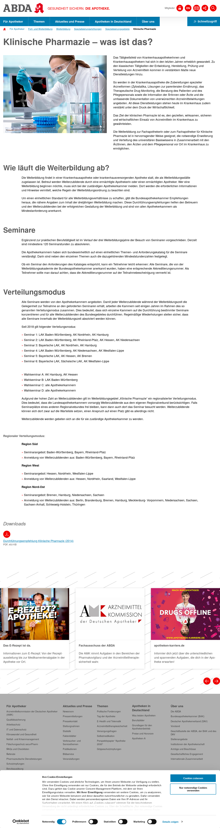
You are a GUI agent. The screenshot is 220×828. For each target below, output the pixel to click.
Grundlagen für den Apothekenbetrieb (142, 727)
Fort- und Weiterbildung (40, 28)
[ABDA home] (5, 28)
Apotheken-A (139, 738)
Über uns (148, 21)
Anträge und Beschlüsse (183, 749)
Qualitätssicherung (15, 719)
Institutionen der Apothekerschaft (188, 744)
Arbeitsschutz (13, 724)
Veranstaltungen (71, 758)
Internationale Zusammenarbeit (187, 758)
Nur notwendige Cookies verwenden (193, 789)
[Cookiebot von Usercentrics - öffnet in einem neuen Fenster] (21, 821)
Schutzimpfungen (15, 763)
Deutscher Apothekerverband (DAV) (189, 721)
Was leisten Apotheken (144, 715)
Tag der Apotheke (106, 716)
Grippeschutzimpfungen (109, 749)
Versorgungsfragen (107, 731)
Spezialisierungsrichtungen (88, 28)
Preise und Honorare (142, 733)
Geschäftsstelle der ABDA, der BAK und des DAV (193, 732)
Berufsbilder (138, 720)
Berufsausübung (14, 768)
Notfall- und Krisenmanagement (22, 739)
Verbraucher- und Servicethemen (72, 742)
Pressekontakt (70, 721)
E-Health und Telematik (109, 721)
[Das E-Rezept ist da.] (34, 628)
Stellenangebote (179, 739)
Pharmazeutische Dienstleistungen (24, 758)
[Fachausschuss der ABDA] (110, 628)
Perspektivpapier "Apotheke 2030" (111, 742)
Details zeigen (170, 821)
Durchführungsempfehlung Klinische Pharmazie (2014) (38, 541)
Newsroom (68, 711)
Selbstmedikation (106, 736)
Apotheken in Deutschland (113, 21)
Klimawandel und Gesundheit (21, 734)
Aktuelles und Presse (69, 21)
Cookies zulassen (193, 778)
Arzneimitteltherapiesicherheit (112, 726)
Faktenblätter (69, 736)
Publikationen (70, 749)
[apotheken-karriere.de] (185, 628)
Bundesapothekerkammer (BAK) (187, 716)
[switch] (93, 821)
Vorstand (175, 726)
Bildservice (68, 754)
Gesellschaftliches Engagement (187, 754)
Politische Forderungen (109, 711)
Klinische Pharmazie (144, 28)
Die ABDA (176, 711)
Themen (39, 21)
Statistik (67, 731)
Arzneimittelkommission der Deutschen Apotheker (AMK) (31, 713)
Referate (10, 754)
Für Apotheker (13, 21)
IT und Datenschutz (16, 729)
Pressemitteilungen (72, 716)
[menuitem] (16, 28)
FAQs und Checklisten (17, 749)
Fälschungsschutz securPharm (22, 744)
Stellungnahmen (71, 726)
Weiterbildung (63, 28)
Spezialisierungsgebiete (117, 28)
